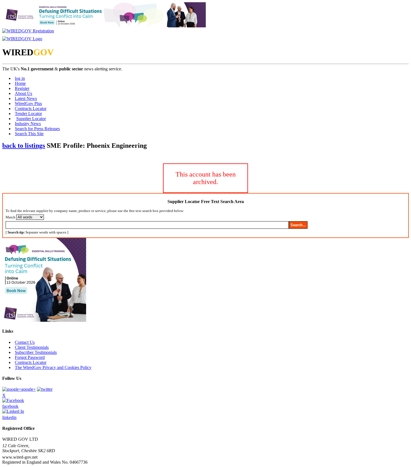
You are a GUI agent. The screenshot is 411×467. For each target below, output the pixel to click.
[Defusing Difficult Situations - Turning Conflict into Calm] (104, 25)
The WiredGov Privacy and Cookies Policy (53, 367)
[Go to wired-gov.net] (22, 38)
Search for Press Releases (37, 128)
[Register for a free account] (28, 30)
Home (20, 83)
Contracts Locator (30, 108)
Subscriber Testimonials (36, 352)
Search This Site (29, 133)
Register (22, 88)
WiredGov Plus (28, 103)
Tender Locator (28, 113)
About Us (23, 93)
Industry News (28, 123)
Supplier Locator (31, 118)
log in (20, 78)
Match (10, 217)
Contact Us (25, 342)
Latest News (26, 98)
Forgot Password (30, 357)
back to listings (23, 145)
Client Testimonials (32, 347)
